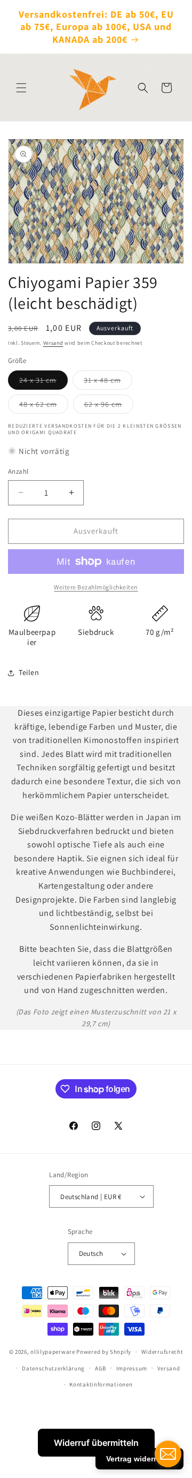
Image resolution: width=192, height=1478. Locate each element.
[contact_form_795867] (168, 1454)
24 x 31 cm (43, 382)
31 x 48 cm (108, 382)
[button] (21, 88)
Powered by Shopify (103, 1351)
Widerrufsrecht (162, 1351)
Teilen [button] (29, 672)
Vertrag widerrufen (139, 1458)
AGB (100, 1368)
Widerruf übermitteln (96, 1442)
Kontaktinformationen (100, 1384)
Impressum (131, 1368)
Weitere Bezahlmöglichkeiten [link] (96, 587)
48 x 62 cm (43, 406)
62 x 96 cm (108, 406)
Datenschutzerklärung (53, 1368)
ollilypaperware (52, 1351)
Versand (53, 342)
